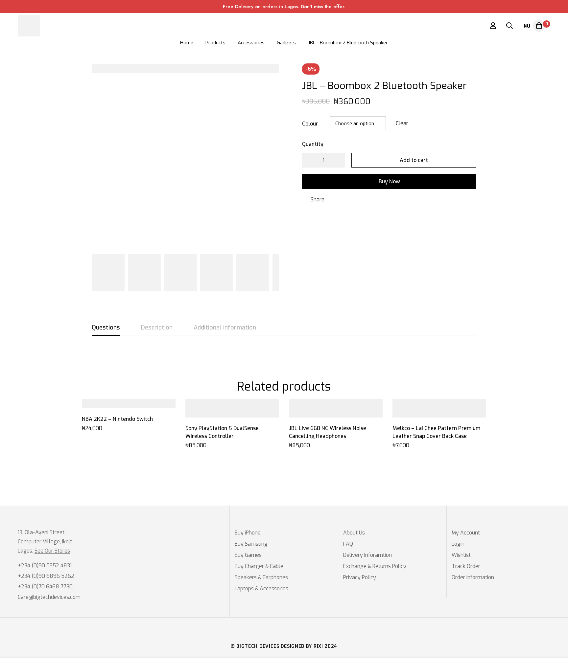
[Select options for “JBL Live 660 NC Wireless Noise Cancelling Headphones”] (328, 415)
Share (317, 199)
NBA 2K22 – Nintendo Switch (117, 419)
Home (186, 42)
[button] (121, 405)
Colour (310, 123)
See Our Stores (52, 551)
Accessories (251, 42)
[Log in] (493, 25)
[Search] (509, 25)
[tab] (106, 328)
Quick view (136, 405)
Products (215, 42)
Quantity (312, 144)
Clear (402, 123)
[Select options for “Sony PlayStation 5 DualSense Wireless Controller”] (225, 415)
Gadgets (286, 42)
